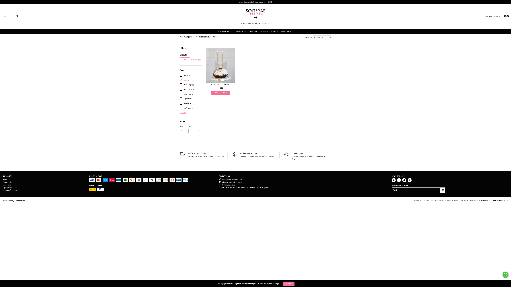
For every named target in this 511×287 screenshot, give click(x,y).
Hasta (190, 127)
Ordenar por (309, 38)
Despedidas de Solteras (224, 31)
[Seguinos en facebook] (399, 180)
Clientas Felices (8, 182)
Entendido (288, 284)
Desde (181, 127)
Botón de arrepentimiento (499, 201)
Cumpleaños (253, 31)
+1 (222, 80)
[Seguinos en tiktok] (404, 180)
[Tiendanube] (14, 201)
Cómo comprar (7, 185)
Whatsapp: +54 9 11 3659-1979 (232, 179)
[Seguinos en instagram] (394, 180)
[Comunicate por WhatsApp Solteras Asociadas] (505, 275)
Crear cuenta (488, 16)
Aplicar (199, 131)
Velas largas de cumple (220, 85)
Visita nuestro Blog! (229, 185)
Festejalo (264, 31)
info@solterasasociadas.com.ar (232, 182)
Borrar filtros (196, 60)
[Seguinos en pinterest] (410, 180)
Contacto (274, 31)
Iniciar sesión (498, 16)
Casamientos (241, 31)
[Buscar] (17, 16)
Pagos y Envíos (7, 187)
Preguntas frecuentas (10, 190)
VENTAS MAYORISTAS (288, 31)
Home (5, 179)
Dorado (183, 59)
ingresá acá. (484, 201)
